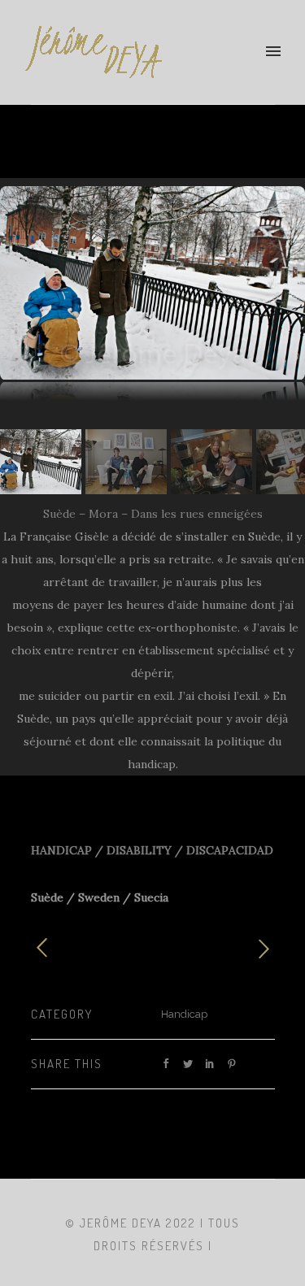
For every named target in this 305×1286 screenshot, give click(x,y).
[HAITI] (256, 947)
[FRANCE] (50, 948)
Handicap (184, 1014)
